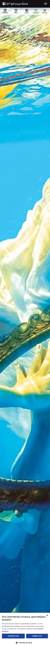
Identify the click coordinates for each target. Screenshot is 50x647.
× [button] (47, 615)
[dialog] (25, 630)
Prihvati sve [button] (13, 636)
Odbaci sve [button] (37, 636)
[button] (25, 642)
